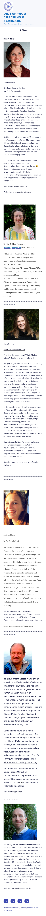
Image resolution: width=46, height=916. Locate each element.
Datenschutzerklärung (12, 908)
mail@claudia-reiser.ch (17, 186)
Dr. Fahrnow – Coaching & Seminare (17, 17)
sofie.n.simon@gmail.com (14, 349)
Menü (24, 30)
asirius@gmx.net (15, 792)
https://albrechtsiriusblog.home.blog (20, 762)
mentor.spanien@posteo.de (19, 888)
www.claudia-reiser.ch (21, 192)
